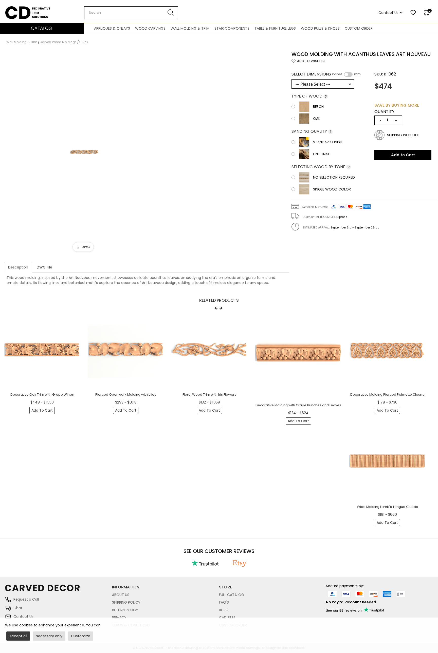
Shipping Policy (126, 602)
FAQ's (224, 602)
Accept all (18, 636)
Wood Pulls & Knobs (320, 28)
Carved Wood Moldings (58, 42)
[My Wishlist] (413, 12)
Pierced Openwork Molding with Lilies (125, 394)
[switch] (348, 74)
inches (337, 74)
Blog (223, 609)
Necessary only (49, 636)
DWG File (44, 267)
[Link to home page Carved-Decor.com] (58, 590)
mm (357, 74)
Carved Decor (17, 8)
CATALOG (41, 28)
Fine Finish (322, 154)
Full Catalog (231, 594)
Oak (316, 118)
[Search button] (170, 12)
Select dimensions (326, 74)
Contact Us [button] (388, 12)
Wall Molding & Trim (190, 28)
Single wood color (332, 189)
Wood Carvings (150, 28)
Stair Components (231, 28)
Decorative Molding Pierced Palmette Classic (387, 394)
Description (18, 267)
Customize (80, 636)
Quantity (384, 111)
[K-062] (84, 153)
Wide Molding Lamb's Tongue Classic (387, 506)
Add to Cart (403, 155)
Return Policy (125, 609)
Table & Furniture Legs (275, 28)
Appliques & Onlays (112, 28)
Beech (318, 106)
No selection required (334, 177)
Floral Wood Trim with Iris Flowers (209, 394)
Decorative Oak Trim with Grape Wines (42, 394)
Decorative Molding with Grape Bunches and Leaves (298, 405)
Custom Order (359, 28)
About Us (120, 594)
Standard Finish (327, 142)
